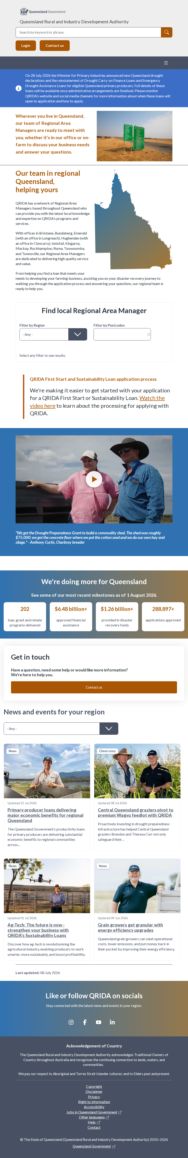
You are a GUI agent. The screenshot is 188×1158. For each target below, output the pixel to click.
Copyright (94, 1086)
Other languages (92, 1117)
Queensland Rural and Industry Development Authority (74, 21)
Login (25, 45)
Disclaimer (94, 1091)
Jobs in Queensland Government (91, 1112)
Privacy (94, 1096)
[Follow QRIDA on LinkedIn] (115, 1024)
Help (92, 1122)
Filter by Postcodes (109, 325)
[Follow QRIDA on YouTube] (101, 1024)
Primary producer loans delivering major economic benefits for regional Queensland (45, 815)
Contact (94, 1127)
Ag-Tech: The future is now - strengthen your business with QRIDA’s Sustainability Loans (38, 930)
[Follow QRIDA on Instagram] (73, 1024)
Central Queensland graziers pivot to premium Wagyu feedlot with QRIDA (135, 812)
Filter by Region (32, 325)
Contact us (55, 45)
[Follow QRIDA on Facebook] (87, 1024)
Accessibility (94, 1107)
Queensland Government (92, 1146)
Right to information (94, 1101)
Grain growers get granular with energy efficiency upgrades (130, 927)
